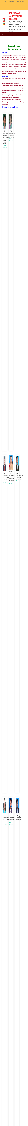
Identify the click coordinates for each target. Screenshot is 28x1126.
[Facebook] (6, 8)
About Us (11, 1)
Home (6, 1)
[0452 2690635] (18, 8)
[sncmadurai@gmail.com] (22, 8)
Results (14, 5)
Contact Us (20, 1)
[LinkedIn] (15, 8)
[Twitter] (9, 8)
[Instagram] (12, 8)
